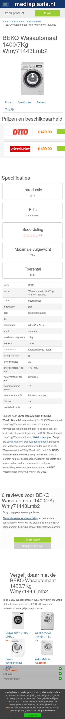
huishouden (18, 21)
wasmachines (34, 21)
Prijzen (8, 102)
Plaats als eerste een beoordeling (20, 518)
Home (6, 669)
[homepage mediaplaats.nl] (35, 4)
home (5, 21)
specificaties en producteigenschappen (27, 441)
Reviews (41, 102)
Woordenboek (11, 678)
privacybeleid (48, 710)
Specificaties (24, 102)
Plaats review (32, 540)
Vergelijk (9, 109)
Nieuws (7, 674)
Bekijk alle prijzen (42, 437)
